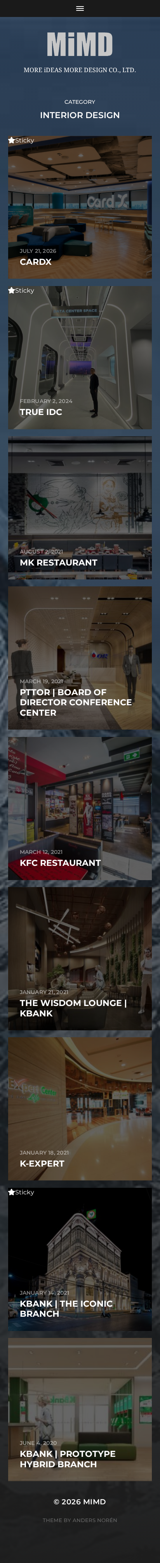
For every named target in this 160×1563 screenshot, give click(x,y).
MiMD (94, 1501)
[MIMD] (80, 44)
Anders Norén (95, 1520)
